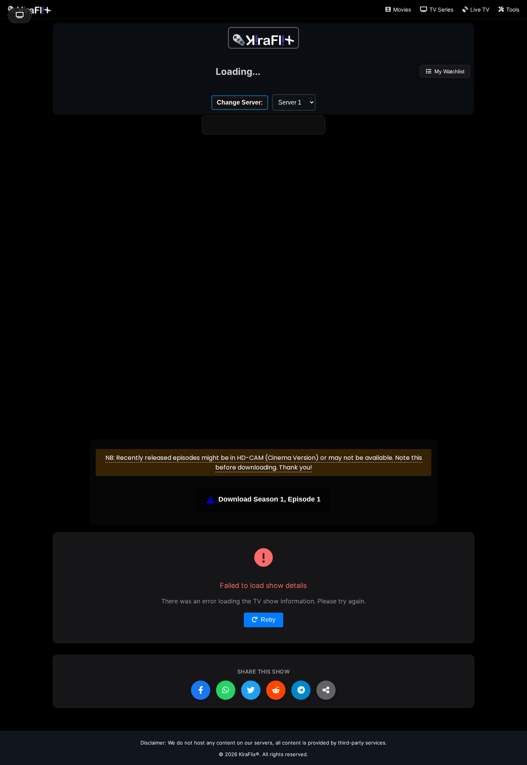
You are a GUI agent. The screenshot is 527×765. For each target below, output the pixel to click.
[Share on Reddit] (275, 690)
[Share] (326, 690)
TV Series (441, 9)
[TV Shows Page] (263, 38)
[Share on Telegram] (301, 690)
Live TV (479, 9)
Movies (402, 9)
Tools (512, 9)
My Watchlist (449, 71)
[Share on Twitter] (250, 690)
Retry (268, 619)
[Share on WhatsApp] (225, 690)
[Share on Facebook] (200, 690)
